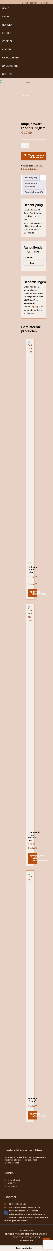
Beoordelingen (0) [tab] (34, 192)
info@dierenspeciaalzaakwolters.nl (24, 1207)
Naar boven (26, 1230)
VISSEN (6, 49)
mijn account (31, 3)
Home (5, 8)
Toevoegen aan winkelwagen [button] (34, 858)
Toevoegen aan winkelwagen (36, 156)
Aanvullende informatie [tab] (31, 185)
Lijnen (38, 166)
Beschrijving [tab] (31, 177)
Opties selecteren (34, 593)
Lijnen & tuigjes (29, 169)
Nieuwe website (11, 1163)
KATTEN (6, 33)
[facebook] (6, 1212)
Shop (5, 16)
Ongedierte (10, 66)
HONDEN (7, 25)
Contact (8, 74)
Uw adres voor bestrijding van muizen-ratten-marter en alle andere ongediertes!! (25, 1158)
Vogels (7, 41)
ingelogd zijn (37, 306)
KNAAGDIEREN (11, 57)
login (46, 3)
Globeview (26, 1240)
